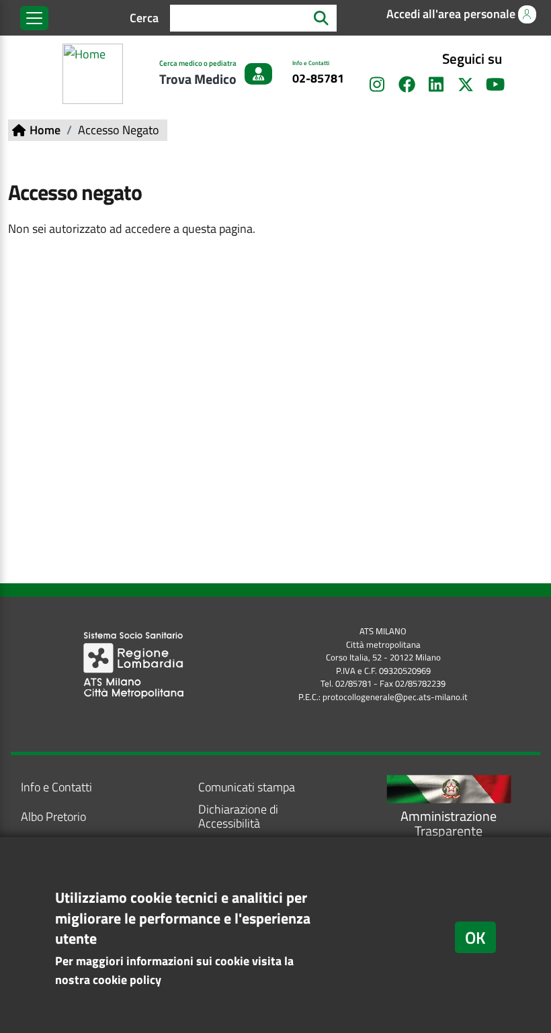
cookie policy (127, 980)
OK (475, 937)
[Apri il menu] (34, 18)
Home (45, 130)
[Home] (95, 74)
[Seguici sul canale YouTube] (495, 84)
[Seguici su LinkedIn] (436, 84)
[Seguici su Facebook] (406, 84)
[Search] (321, 17)
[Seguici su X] (465, 84)
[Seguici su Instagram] (377, 84)
